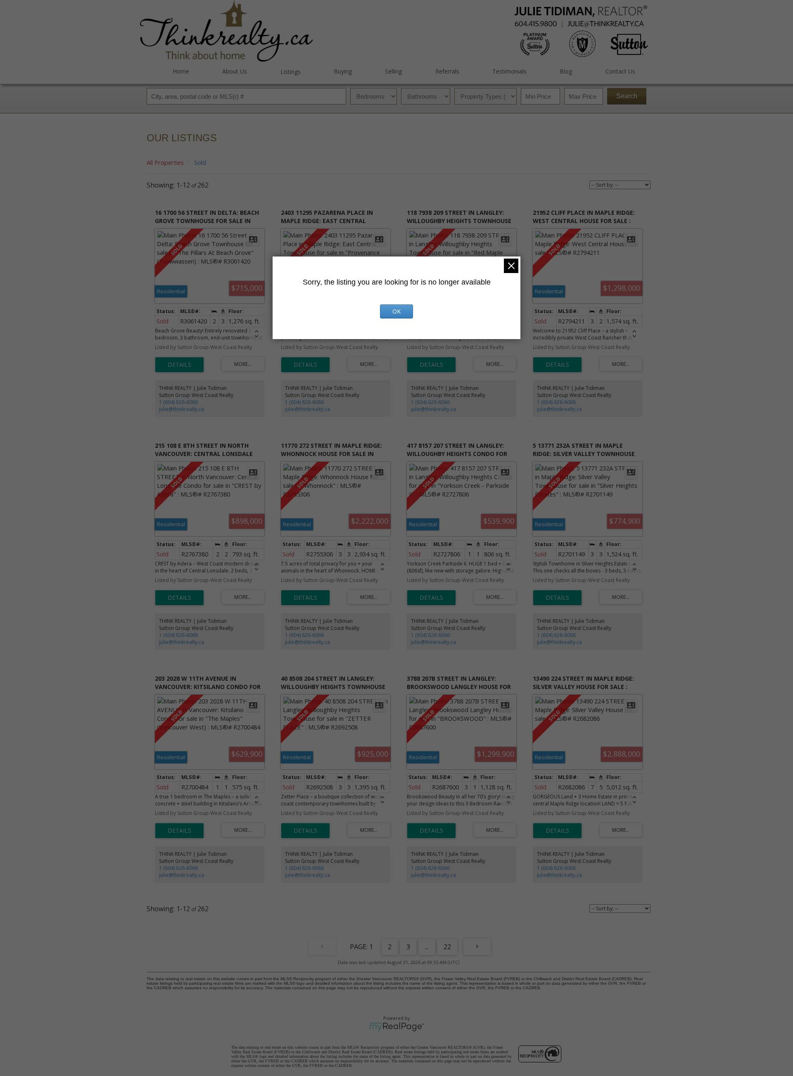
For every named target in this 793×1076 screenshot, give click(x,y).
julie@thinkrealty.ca (181, 409)
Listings (290, 72)
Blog (566, 71)
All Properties (165, 162)
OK (396, 311)
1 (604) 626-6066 (178, 402)
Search (626, 96)
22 (447, 946)
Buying (343, 71)
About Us (234, 71)
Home (181, 71)
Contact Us (620, 71)
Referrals (447, 71)
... (427, 946)
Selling (393, 71)
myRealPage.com (397, 1027)
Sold (200, 162)
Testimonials (509, 71)
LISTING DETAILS (179, 364)
